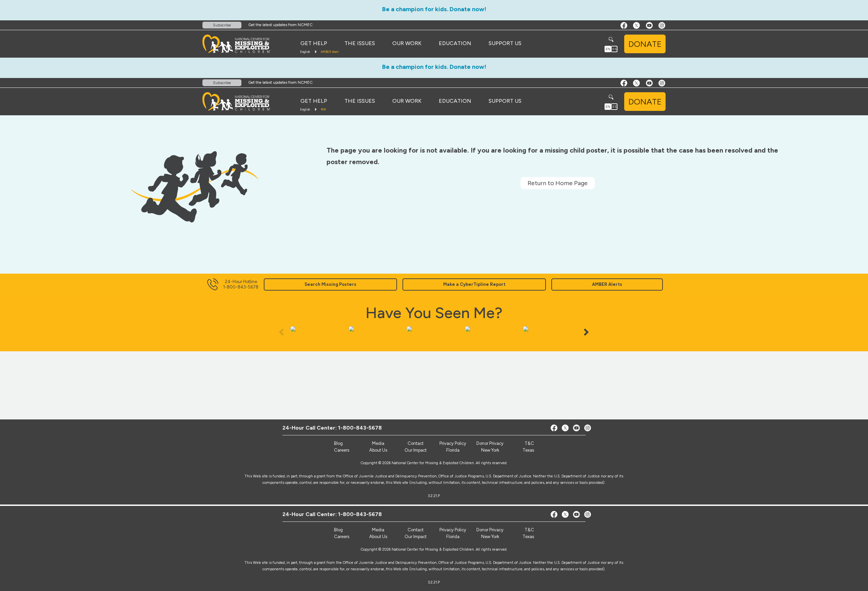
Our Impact (416, 536)
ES (614, 49)
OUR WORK (406, 43)
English (305, 52)
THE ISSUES (359, 43)
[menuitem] (314, 43)
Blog (338, 529)
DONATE (645, 44)
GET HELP (313, 43)
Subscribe (222, 25)
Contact (415, 529)
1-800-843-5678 (360, 514)
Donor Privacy (490, 529)
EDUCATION (455, 43)
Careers (341, 536)
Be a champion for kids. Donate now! (434, 9)
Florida (452, 536)
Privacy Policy (452, 529)
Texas (528, 536)
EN (608, 49)
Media (378, 529)
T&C (529, 529)
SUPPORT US (505, 43)
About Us (378, 536)
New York (490, 536)
